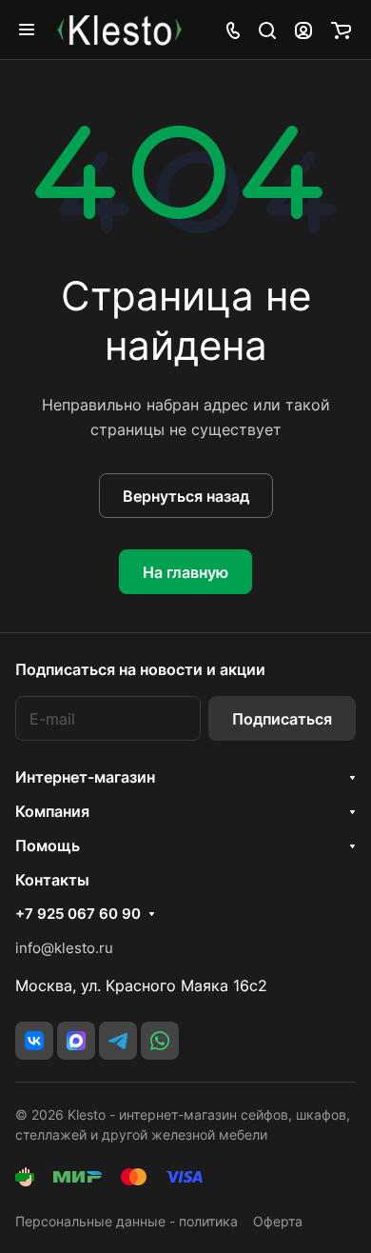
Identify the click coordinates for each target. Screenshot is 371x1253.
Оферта (278, 1221)
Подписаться (282, 718)
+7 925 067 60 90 (78, 914)
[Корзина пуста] (341, 29)
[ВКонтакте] (34, 1041)
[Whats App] (160, 1041)
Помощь (47, 845)
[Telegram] (118, 1041)
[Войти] (303, 29)
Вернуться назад (186, 496)
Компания (52, 811)
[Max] (76, 1041)
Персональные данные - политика (126, 1221)
